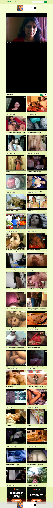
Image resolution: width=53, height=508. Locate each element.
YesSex (11, 2)
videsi (12, 407)
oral (12, 329)
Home (19, 1)
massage (36, 329)
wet (7, 387)
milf (32, 192)
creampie (29, 231)
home (29, 387)
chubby (37, 153)
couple (8, 153)
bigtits (34, 485)
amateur (31, 251)
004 (10, 192)
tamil (35, 387)
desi (14, 153)
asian (33, 231)
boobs (29, 212)
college (15, 251)
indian (8, 192)
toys (34, 153)
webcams (32, 114)
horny (11, 153)
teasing (12, 231)
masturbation (30, 153)
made (32, 387)
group (11, 114)
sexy (7, 114)
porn (13, 309)
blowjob (15, 290)
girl (36, 485)
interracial (29, 329)
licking (32, 446)
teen (14, 114)
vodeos (14, 192)
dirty (28, 309)
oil (32, 329)
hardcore (29, 192)
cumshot (33, 348)
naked (32, 212)
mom (35, 290)
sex (28, 114)
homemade (30, 485)
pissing (8, 446)
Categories (24, 1)
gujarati (31, 309)
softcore (8, 231)
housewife (36, 192)
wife (36, 231)
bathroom (15, 446)
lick (30, 368)
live (35, 114)
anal (10, 329)
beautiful (8, 251)
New (45, 94)
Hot (42, 94)
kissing (10, 387)
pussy (29, 270)
